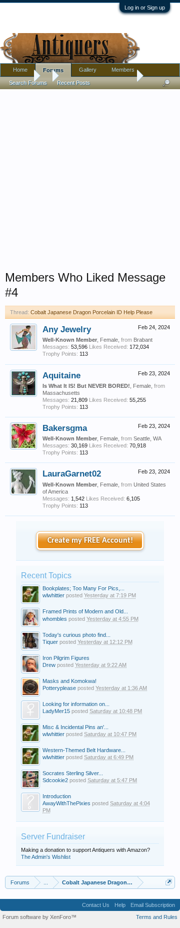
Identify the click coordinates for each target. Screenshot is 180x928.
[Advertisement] (90, 177)
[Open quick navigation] (169, 882)
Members (123, 70)
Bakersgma (64, 428)
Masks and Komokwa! (69, 681)
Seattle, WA (148, 438)
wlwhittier (53, 595)
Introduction (56, 796)
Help (120, 905)
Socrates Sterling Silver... (72, 773)
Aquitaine (61, 375)
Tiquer (50, 642)
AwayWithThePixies (66, 803)
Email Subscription (152, 905)
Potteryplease (59, 688)
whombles (54, 619)
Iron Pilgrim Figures (66, 658)
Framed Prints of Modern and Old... (85, 611)
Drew (49, 665)
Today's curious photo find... (76, 635)
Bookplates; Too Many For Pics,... (83, 588)
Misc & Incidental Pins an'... (75, 727)
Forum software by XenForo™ (39, 917)
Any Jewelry (66, 329)
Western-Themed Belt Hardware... (84, 750)
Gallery (87, 70)
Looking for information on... (76, 704)
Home (20, 70)
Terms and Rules (157, 917)
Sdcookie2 (55, 780)
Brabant (143, 340)
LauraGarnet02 (71, 474)
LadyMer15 (56, 711)
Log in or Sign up (144, 8)
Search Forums (28, 83)
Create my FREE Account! (90, 541)
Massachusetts (61, 393)
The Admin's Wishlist (45, 857)
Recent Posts (73, 83)
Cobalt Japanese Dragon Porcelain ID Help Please (91, 312)
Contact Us (96, 905)
